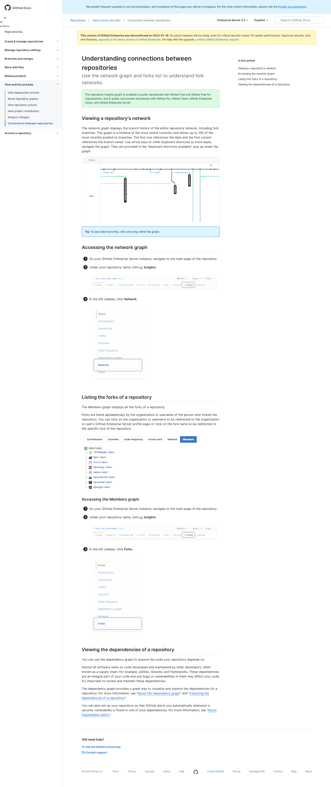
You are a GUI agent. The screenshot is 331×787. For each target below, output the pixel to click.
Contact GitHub (215, 771)
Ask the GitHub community (103, 746)
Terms (115, 771)
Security (149, 771)
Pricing (236, 771)
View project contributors (23, 111)
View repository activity (22, 104)
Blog (294, 771)
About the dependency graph (159, 693)
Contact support (96, 752)
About (308, 771)
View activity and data (109, 20)
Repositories (14, 32)
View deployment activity (23, 92)
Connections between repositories (30, 123)
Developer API (257, 771)
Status (166, 771)
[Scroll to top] (322, 778)
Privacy (132, 771)
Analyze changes (18, 117)
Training (278, 771)
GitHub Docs (21, 8)
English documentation (292, 6)
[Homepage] (195, 772)
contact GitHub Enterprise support (217, 39)
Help (181, 771)
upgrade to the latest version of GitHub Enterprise (129, 39)
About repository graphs (23, 98)
